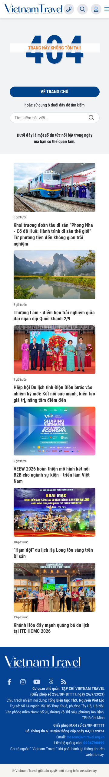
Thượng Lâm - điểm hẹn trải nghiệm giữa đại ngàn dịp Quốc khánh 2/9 (54, 316)
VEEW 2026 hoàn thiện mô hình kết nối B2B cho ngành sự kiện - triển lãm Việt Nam (52, 475)
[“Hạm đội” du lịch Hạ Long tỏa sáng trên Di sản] (54, 512)
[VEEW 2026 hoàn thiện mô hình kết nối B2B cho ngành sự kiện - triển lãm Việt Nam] (54, 431)
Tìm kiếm (91, 118)
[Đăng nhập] (96, 9)
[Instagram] (23, 681)
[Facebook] (9, 681)
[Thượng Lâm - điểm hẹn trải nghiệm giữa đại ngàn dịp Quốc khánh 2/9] (54, 274)
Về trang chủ (54, 91)
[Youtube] (36, 681)
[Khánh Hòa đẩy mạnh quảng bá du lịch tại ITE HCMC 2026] (54, 587)
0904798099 (93, 743)
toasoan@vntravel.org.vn (85, 737)
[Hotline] (68, 9)
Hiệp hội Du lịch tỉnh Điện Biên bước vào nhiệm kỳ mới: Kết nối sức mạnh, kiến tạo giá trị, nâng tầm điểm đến (54, 394)
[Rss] (64, 681)
